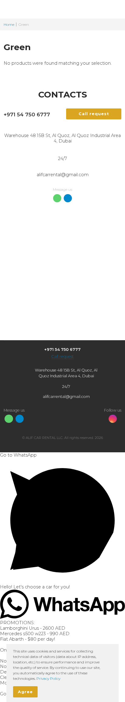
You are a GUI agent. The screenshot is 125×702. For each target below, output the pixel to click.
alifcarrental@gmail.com (63, 174)
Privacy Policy (48, 678)
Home (9, 24)
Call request (62, 356)
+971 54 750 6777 (27, 114)
